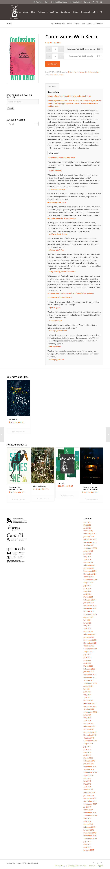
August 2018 (88, 775)
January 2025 (88, 568)
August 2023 (88, 617)
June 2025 (87, 554)
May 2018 (87, 784)
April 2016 (87, 821)
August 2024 (88, 582)
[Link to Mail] (101, 2)
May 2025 (87, 556)
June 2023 (87, 623)
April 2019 (87, 755)
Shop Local (53, 153)
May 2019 (87, 752)
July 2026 (86, 522)
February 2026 (89, 533)
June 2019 (87, 749)
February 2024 (89, 600)
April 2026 (87, 528)
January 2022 (88, 671)
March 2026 (88, 531)
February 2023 (89, 634)
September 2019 (90, 740)
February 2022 (89, 669)
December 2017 (89, 798)
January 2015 (88, 850)
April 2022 (87, 663)
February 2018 (89, 792)
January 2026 (88, 536)
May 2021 (87, 695)
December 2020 (89, 706)
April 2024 (87, 594)
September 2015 (90, 838)
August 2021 (88, 686)
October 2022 (88, 646)
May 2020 (87, 717)
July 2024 (86, 585)
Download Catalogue (59, 2)
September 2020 (90, 712)
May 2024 (87, 591)
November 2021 (89, 677)
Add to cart (52, 64)
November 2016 (89, 812)
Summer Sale (94, 72)
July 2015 (86, 841)
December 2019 (89, 732)
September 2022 (90, 649)
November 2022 (89, 643)
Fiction (70, 72)
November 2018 (89, 766)
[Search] (101, 12)
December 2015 (89, 833)
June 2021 (87, 692)
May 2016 (87, 818)
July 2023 (86, 620)
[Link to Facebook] (93, 2)
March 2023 (88, 631)
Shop (47, 2)
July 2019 (86, 746)
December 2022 (89, 640)
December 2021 (89, 674)
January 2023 (88, 637)
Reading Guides (75, 2)
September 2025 (90, 548)
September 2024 (90, 579)
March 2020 (88, 723)
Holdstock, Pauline (57, 75)
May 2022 (87, 660)
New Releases (79, 72)
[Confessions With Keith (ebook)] (2, 434)
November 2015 (89, 835)
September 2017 (90, 804)
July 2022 (86, 654)
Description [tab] (52, 86)
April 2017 (87, 807)
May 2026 (87, 525)
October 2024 (88, 577)
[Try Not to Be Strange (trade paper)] (108, 434)
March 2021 (88, 700)
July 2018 (86, 778)
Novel (87, 72)
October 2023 (88, 611)
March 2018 (88, 789)
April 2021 (87, 697)
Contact (87, 2)
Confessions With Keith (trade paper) (81, 49)
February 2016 (89, 827)
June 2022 (87, 657)
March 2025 (88, 562)
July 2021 (86, 689)
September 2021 (90, 683)
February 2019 (89, 761)
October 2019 (88, 738)
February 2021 (89, 703)
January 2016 (88, 830)
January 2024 (88, 602)
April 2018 (87, 786)
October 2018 (88, 769)
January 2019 (88, 764)
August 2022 (88, 651)
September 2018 (90, 772)
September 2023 (90, 614)
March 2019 (88, 758)
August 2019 (88, 743)
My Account (38, 2)
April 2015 (87, 847)
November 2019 (89, 735)
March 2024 (88, 597)
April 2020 (87, 720)
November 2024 (89, 574)
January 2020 (88, 729)
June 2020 (87, 715)
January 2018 (88, 795)
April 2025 (87, 559)
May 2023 (87, 625)
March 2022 (88, 666)
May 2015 (87, 844)
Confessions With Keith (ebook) (81, 56)
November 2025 (89, 542)
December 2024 (89, 571)
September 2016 (90, 815)
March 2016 (88, 824)
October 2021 (88, 680)
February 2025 (89, 565)
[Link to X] (97, 2)
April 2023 (87, 628)
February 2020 (89, 726)
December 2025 (89, 539)
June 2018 (87, 781)
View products (19, 431)
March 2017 (88, 810)
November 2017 (89, 801)
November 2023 (89, 608)
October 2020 (88, 709)
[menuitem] (37, 2)
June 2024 (87, 588)
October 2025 (88, 545)
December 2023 (89, 605)
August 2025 (88, 551)
